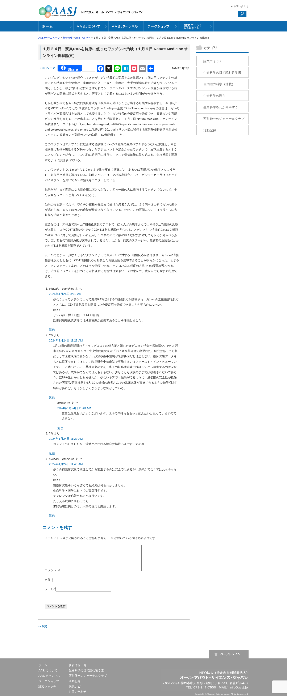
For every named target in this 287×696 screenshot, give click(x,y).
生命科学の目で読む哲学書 (222, 72)
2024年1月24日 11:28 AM (66, 340)
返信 (52, 329)
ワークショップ (48, 681)
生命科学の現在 (214, 95)
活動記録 (209, 130)
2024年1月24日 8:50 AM (65, 294)
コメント (52, 570)
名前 (48, 579)
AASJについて (47, 670)
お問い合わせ (241, 6)
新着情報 (68, 37)
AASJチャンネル (49, 675)
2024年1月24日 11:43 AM (74, 408)
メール (49, 589)
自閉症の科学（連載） (219, 84)
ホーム (42, 665)
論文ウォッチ (83, 37)
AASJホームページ (49, 37)
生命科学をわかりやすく (220, 107)
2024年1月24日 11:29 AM (66, 438)
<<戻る (43, 626)
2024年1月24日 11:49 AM (66, 464)
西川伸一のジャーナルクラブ (223, 118)
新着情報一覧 (77, 665)
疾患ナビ (74, 686)
